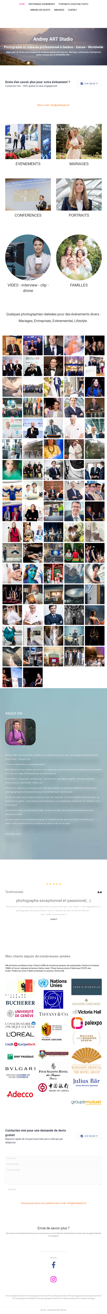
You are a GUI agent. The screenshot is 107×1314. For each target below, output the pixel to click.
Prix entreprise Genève (58, 1296)
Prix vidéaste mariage (86, 1298)
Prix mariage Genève (14, 1296)
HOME (22, 4)
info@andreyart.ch (60, 105)
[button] (98, 892)
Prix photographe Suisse (47, 1298)
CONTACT (72, 10)
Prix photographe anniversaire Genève (84, 1296)
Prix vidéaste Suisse (67, 1298)
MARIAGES (59, 10)
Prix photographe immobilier (24, 1298)
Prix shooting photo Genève (35, 1296)
